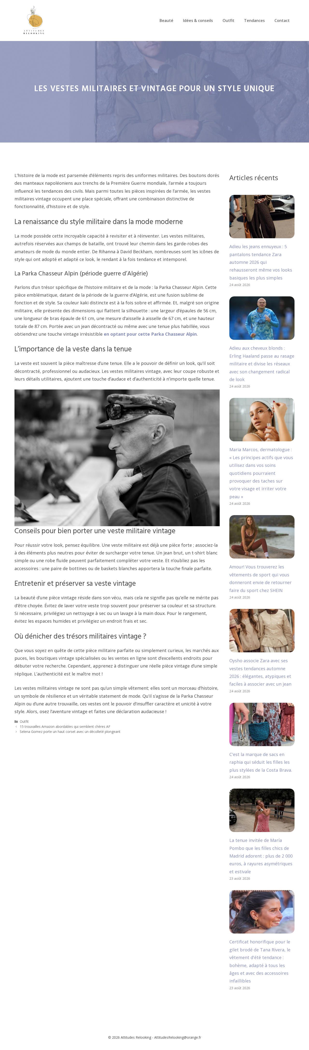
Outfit (228, 20)
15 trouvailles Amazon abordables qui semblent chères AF (65, 726)
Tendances (254, 20)
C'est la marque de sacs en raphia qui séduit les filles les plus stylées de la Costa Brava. (260, 762)
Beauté (166, 20)
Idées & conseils (198, 20)
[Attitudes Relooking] (33, 20)
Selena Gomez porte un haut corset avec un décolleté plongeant (70, 731)
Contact (282, 20)
